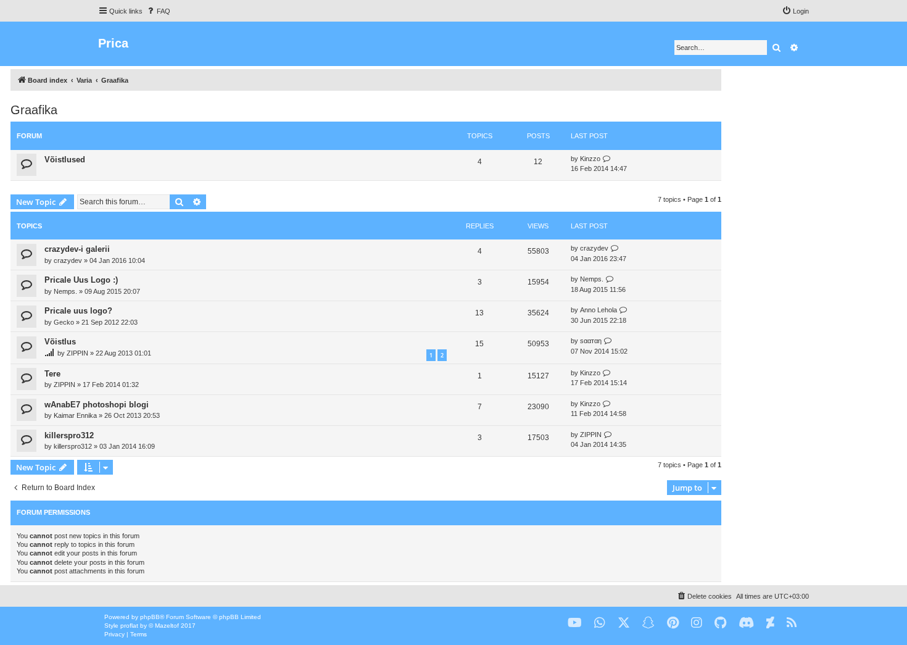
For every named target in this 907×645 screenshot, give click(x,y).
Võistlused (64, 159)
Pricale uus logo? (78, 310)
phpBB (150, 617)
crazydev (68, 260)
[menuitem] (158, 11)
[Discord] (746, 623)
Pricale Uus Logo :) (81, 280)
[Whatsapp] (599, 623)
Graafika (33, 110)
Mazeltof (167, 625)
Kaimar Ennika (75, 415)
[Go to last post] (614, 248)
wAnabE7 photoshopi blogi (96, 404)
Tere (52, 373)
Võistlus (60, 341)
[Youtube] (575, 623)
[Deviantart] (770, 623)
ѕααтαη (591, 340)
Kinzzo (590, 158)
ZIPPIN (77, 353)
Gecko (64, 322)
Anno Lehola (598, 310)
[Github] (720, 623)
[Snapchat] (648, 623)
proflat (129, 625)
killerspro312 (69, 435)
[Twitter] (624, 623)
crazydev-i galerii (77, 249)
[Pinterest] (673, 623)
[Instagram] (696, 623)
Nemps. (65, 291)
